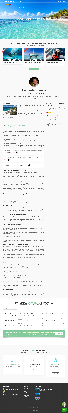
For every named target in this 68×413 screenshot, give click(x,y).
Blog (41, 4)
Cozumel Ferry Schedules (45, 394)
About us (26, 388)
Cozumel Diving (33, 320)
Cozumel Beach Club (55, 318)
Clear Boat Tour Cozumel (10, 126)
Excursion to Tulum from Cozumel (55, 323)
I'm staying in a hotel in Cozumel (15, 165)
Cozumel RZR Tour (33, 325)
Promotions (31, 4)
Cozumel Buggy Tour (55, 316)
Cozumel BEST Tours (8, 5)
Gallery (25, 392)
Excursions (25, 4)
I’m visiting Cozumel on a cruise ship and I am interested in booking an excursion (23, 151)
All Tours (34, 69)
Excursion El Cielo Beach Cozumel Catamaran (15, 125)
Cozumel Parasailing (33, 313)
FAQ (25, 389)
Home (20, 4)
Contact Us (36, 4)
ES (60, 1)
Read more (59, 333)
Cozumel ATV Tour (33, 323)
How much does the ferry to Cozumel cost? (53, 4)
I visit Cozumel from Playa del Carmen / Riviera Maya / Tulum (23, 158)
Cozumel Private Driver (55, 320)
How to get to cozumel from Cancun (46, 399)
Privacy (25, 396)
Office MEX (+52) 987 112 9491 (12, 389)
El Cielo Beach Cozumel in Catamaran (12, 318)
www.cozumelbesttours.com (19, 282)
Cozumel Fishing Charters (12, 325)
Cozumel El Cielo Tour (10, 122)
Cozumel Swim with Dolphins (33, 316)
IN (58, 1)
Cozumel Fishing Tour (12, 323)
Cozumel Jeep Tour (55, 313)
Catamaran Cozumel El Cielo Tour (12, 124)
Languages (21, 7)
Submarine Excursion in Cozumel (12, 128)
